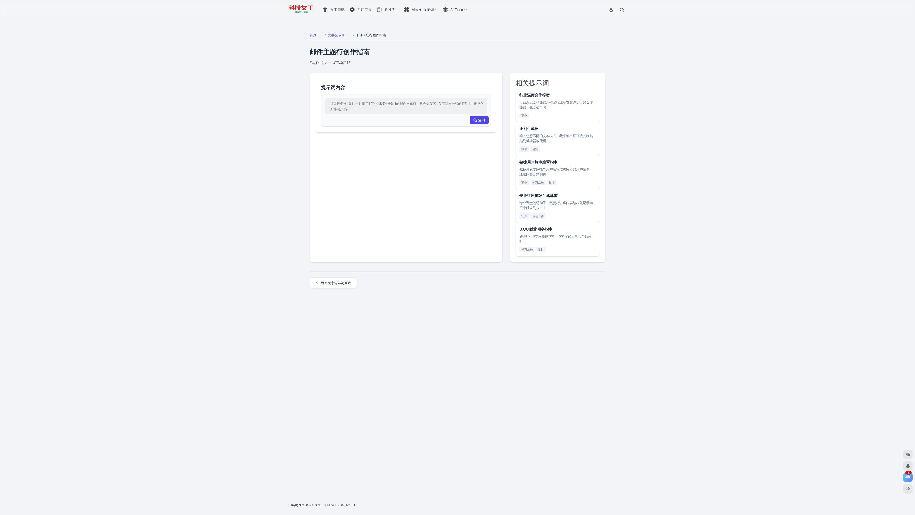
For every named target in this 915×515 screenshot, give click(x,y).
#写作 (315, 62)
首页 (313, 34)
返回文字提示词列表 (336, 282)
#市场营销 (342, 62)
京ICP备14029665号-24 (340, 505)
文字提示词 (336, 34)
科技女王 (317, 505)
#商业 (326, 62)
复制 (481, 120)
